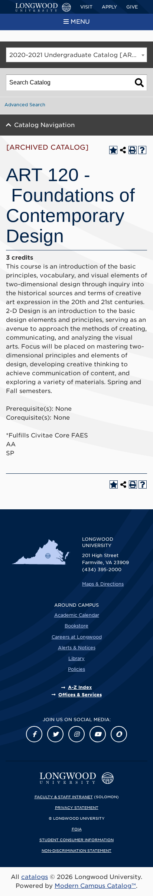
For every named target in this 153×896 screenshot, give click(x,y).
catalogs (34, 876)
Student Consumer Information (76, 839)
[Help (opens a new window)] (142, 150)
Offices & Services (80, 694)
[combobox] (76, 54)
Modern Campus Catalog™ (95, 885)
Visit (86, 7)
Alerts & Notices (76, 647)
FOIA (77, 829)
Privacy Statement (76, 807)
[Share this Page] (123, 150)
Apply (109, 7)
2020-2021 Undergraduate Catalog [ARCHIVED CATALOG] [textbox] (78, 55)
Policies (76, 669)
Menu (80, 21)
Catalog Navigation (44, 125)
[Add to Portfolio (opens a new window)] (113, 150)
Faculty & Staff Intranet (64, 797)
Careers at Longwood (77, 637)
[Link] (34, 734)
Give (132, 7)
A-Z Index (80, 687)
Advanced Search (24, 104)
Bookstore (76, 626)
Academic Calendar (76, 615)
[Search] (139, 82)
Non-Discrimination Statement (76, 850)
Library (76, 658)
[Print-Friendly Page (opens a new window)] (132, 150)
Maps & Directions (103, 584)
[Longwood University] (43, 7)
